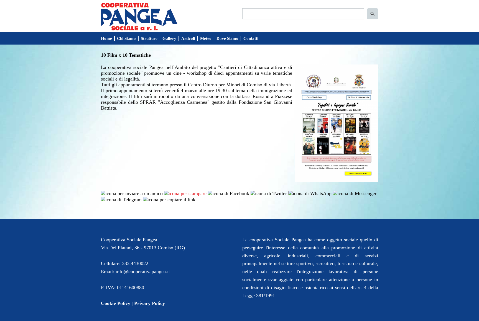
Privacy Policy (149, 303)
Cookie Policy (115, 303)
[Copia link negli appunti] (169, 199)
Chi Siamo (126, 38)
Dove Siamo (227, 38)
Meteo (206, 38)
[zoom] (336, 180)
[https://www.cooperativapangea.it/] (139, 16)
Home (106, 38)
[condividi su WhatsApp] (310, 193)
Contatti (250, 38)
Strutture (149, 38)
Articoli (188, 38)
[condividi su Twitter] (269, 193)
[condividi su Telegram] (121, 199)
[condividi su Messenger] (354, 193)
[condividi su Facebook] (228, 193)
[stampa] (185, 193)
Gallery (169, 38)
